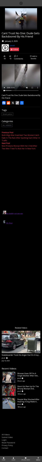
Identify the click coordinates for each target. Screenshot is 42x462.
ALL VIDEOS (7, 125)
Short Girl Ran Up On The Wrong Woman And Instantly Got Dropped (28, 388)
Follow (15, 49)
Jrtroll (12, 45)
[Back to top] (6, 449)
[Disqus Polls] (21, 179)
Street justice (7, 114)
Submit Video (7, 437)
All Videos (6, 434)
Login (4, 440)
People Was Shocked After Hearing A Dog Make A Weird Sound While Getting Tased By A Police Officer (28, 402)
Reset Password (8, 442)
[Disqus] (21, 238)
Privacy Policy (7, 445)
